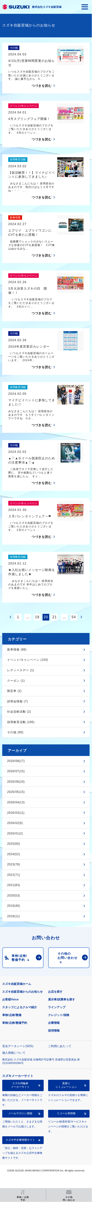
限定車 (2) (14, 691)
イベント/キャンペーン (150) (27, 659)
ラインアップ (56, 1007)
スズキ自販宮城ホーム (16, 983)
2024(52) (13, 854)
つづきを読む (42, 85)
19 (37, 617)
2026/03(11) (16, 812)
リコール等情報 (66, 1113)
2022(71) (13, 875)
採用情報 (54, 1030)
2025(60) (13, 843)
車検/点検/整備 (11, 1015)
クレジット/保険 (58, 1015)
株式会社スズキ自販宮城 (46, 6)
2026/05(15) (16, 792)
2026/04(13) (16, 802)
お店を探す (55, 991)
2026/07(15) (16, 771)
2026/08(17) (16, 761)
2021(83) (13, 885)
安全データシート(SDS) (17, 1046)
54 (74, 617)
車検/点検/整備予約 (14, 1022)
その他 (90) (15, 732)
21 (54, 617)
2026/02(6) (15, 823)
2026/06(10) (16, 781)
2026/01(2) (15, 833)
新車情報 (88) (17, 649)
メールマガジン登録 (20, 1113)
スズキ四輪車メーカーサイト (20, 1085)
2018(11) (13, 916)
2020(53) (13, 895)
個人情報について (13, 1052)
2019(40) (13, 905)
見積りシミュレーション (66, 1085)
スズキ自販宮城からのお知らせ (22, 991)
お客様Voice (10, 999)
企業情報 (54, 1022)
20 (46, 617)
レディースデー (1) (20, 670)
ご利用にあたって (59, 1046)
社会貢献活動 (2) (19, 711)
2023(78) (13, 864)
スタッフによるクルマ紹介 (19, 1007)
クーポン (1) (16, 680)
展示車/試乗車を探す (61, 999)
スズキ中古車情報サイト (20, 1139)
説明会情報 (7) (17, 701)
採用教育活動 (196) (21, 722)
